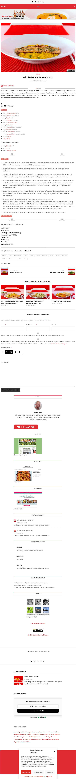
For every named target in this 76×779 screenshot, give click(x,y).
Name (3, 325)
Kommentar (5, 362)
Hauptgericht (17, 255)
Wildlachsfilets (22, 259)
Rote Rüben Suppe (20, 585)
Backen (19, 734)
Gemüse (57, 734)
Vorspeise (23, 742)
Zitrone (41, 732)
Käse (44, 732)
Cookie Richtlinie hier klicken (38, 635)
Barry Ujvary (7, 264)
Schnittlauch (55, 732)
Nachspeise (34, 739)
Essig (21, 737)
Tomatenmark (27, 739)
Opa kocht (17, 482)
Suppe (52, 734)
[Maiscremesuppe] (4, 271)
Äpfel (15, 734)
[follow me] (38, 427)
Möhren (45, 734)
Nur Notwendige (38, 772)
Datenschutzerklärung (39, 776)
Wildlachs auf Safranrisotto (9, 259)
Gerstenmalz (42, 737)
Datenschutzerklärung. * (58, 344)
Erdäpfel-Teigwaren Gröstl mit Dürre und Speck (33, 568)
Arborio (4, 255)
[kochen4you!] (38, 14)
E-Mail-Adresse (31, 325)
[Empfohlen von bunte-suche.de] (38, 630)
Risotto (58, 255)
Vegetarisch (17, 742)
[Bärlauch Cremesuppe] (71, 271)
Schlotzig (64, 255)
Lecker (31, 255)
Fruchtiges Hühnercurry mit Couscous (30, 550)
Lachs (25, 255)
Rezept (51, 255)
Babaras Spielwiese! (20, 455)
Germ (50, 732)
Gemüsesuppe (27, 732)
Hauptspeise (46, 739)
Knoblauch (26, 737)
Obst (49, 734)
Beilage (48, 737)
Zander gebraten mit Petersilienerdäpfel (26, 587)
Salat (15, 732)
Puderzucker (35, 732)
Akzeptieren (26, 772)
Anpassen (50, 772)
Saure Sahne (39, 734)
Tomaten (54, 737)
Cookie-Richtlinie (28, 776)
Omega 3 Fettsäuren (41, 255)
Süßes (28, 742)
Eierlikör (21, 559)
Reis (38, 737)
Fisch (38, 74)
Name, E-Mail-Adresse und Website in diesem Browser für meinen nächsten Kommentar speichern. (32, 335)
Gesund (23, 734)
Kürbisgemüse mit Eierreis (61, 301)
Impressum (49, 776)
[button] (54, 751)
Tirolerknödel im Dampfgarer (23, 583)
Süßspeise (19, 732)
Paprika (34, 734)
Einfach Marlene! (19, 509)
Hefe (47, 732)
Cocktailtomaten (18, 739)
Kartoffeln (17, 737)
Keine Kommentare (42, 81)
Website (54, 325)
